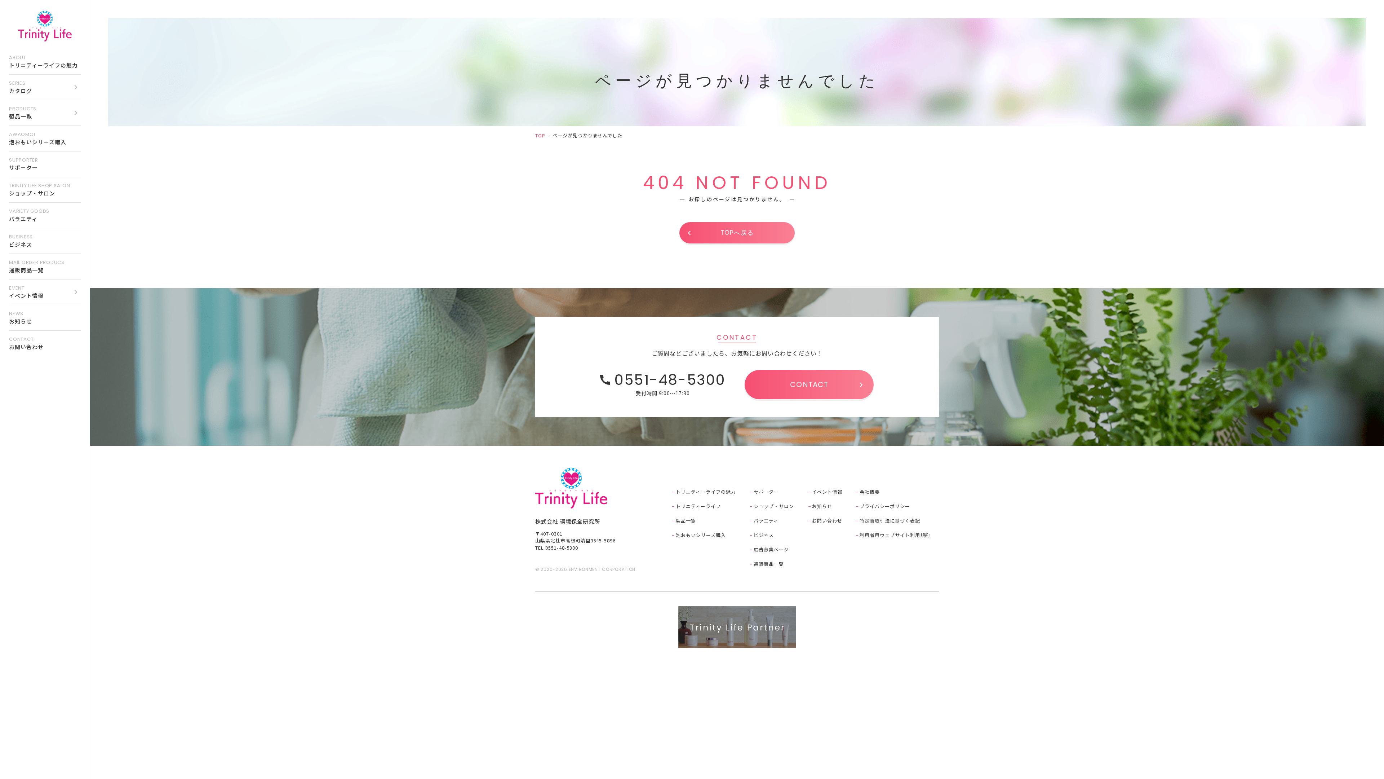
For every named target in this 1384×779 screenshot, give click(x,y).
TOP (540, 135)
